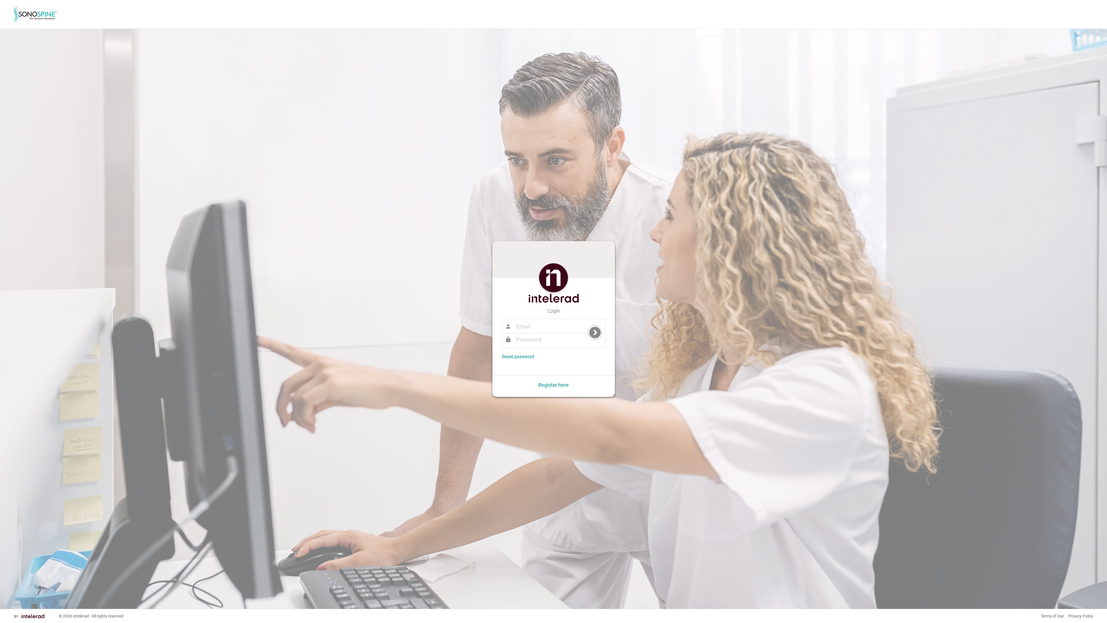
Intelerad (81, 616)
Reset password (518, 356)
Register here (553, 385)
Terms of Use (1052, 616)
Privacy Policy (1080, 616)
